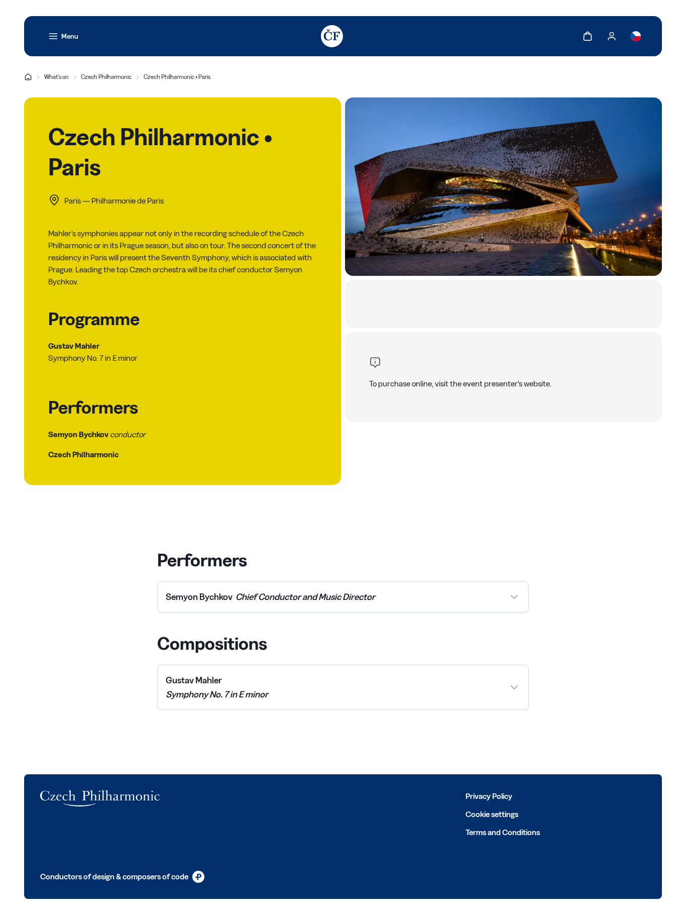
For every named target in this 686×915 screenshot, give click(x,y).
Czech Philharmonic (106, 76)
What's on (56, 76)
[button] (343, 597)
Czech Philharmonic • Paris (177, 76)
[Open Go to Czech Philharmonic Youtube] (271, 795)
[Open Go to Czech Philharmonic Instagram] (249, 795)
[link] (63, 36)
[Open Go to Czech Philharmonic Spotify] (293, 795)
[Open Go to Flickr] (315, 795)
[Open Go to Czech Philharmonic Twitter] (227, 795)
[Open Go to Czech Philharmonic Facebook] (205, 795)
